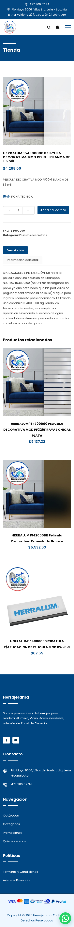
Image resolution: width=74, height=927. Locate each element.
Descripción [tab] (15, 250)
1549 (6, 196)
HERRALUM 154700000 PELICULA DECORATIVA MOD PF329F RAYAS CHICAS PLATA (37, 429)
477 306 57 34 (39, 4)
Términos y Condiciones (20, 872)
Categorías (11, 824)
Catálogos (11, 815)
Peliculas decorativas (33, 235)
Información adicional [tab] (22, 260)
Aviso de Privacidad (17, 880)
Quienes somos (14, 841)
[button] (65, 918)
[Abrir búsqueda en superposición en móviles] (49, 27)
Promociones (12, 833)
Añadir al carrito (53, 210)
